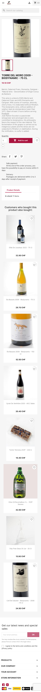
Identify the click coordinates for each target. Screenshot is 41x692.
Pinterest (21, 156)
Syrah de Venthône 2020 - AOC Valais (20, 403)
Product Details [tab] (13, 190)
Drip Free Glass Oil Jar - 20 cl (21, 549)
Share (9, 156)
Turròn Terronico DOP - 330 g (20, 450)
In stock (8, 196)
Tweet (15, 156)
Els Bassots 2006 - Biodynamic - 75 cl (20, 300)
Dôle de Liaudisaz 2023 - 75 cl (20, 248)
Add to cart (21, 140)
